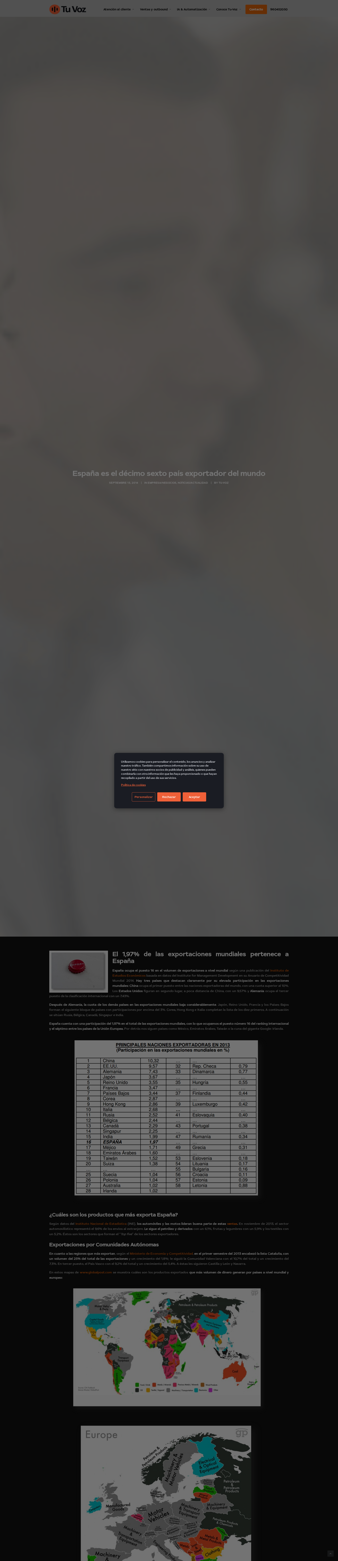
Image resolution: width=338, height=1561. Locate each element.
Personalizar (144, 797)
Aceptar (194, 797)
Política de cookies (133, 785)
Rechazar (169, 797)
